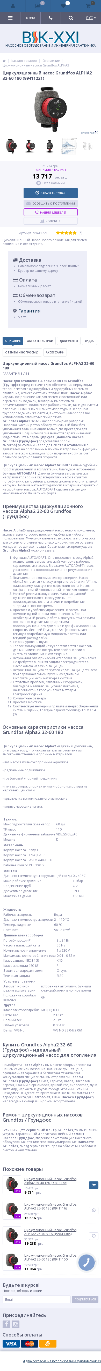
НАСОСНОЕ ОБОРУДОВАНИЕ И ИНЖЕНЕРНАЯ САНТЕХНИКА (50, 45)
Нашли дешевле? (52, 212)
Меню (30, 18)
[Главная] (4, 60)
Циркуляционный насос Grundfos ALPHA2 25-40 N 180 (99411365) (50, 1232)
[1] (58, 233)
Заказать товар (53, 193)
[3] (66, 233)
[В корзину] (93, 1185)
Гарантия (29, 311)
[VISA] (11, 1344)
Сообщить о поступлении (53, 203)
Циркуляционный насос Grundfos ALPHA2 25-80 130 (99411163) (50, 1207)
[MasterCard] (29, 1344)
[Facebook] (6, 1324)
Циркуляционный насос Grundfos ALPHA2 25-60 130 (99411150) (50, 1258)
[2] (62, 233)
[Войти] (13, 6)
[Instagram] (15, 1324)
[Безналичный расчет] (47, 1344)
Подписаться (85, 1299)
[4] (70, 233)
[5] (75, 233)
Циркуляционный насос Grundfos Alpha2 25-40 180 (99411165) (50, 1181)
